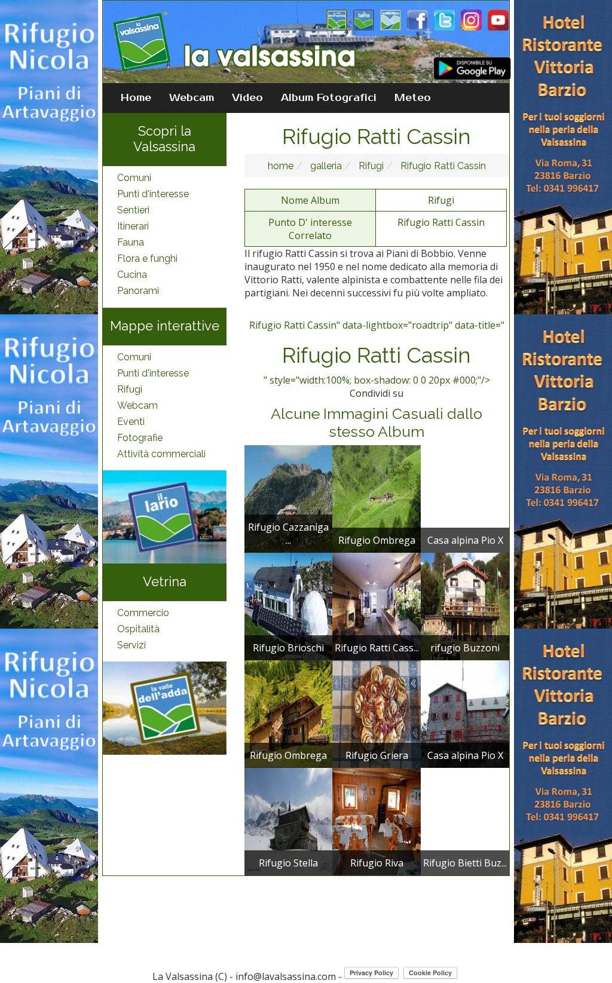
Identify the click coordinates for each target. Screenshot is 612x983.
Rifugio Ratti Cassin (442, 166)
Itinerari (133, 226)
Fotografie (140, 437)
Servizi (131, 645)
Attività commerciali (161, 454)
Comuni (134, 177)
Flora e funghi (147, 258)
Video (247, 98)
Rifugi (129, 389)
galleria (325, 166)
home (280, 166)
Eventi (131, 421)
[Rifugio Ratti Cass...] (376, 605)
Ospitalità (138, 629)
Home (136, 98)
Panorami (138, 290)
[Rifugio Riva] (376, 820)
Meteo (412, 98)
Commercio (143, 612)
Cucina (132, 274)
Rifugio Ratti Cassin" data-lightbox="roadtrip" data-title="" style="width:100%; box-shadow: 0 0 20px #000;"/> (376, 353)
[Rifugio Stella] (288, 820)
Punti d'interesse (153, 194)
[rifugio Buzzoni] (465, 605)
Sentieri (133, 210)
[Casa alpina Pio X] (465, 712)
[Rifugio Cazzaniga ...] (288, 497)
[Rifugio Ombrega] (376, 497)
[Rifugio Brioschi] (288, 605)
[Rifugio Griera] (376, 712)
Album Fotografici (329, 98)
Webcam (191, 98)
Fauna (130, 242)
